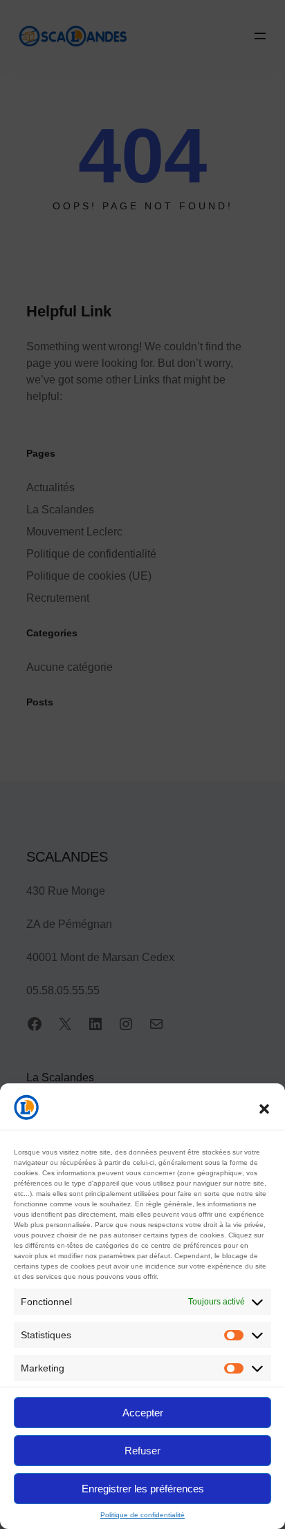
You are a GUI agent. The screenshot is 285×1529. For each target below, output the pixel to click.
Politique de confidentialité (142, 1515)
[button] (264, 1109)
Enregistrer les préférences (143, 1488)
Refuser (142, 1450)
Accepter (142, 1412)
